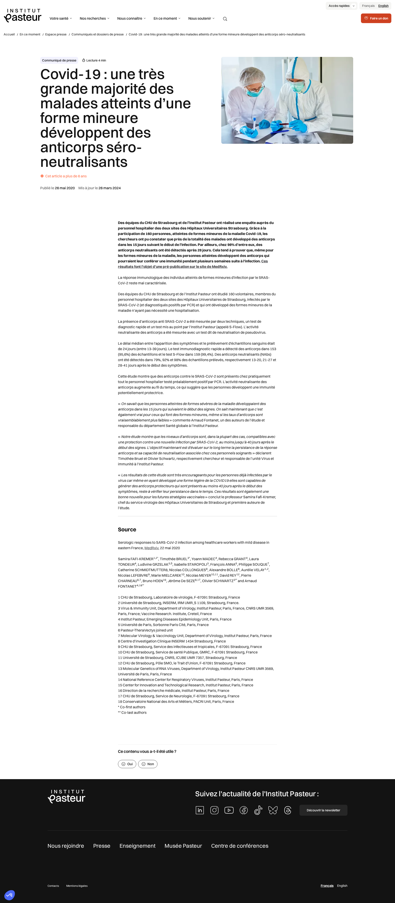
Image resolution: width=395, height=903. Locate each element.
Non (150, 764)
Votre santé (59, 18)
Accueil (9, 34)
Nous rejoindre (66, 845)
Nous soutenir (199, 18)
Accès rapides (339, 6)
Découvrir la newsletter (323, 810)
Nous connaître (129, 18)
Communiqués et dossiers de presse (98, 34)
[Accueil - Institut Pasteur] (22, 15)
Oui (130, 764)
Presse (101, 845)
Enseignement (137, 845)
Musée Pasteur (183, 845)
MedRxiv (151, 548)
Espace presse (56, 34)
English (383, 6)
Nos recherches (93, 18)
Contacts (53, 885)
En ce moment (165, 18)
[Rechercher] (225, 18)
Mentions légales (77, 885)
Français (368, 6)
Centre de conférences (239, 845)
